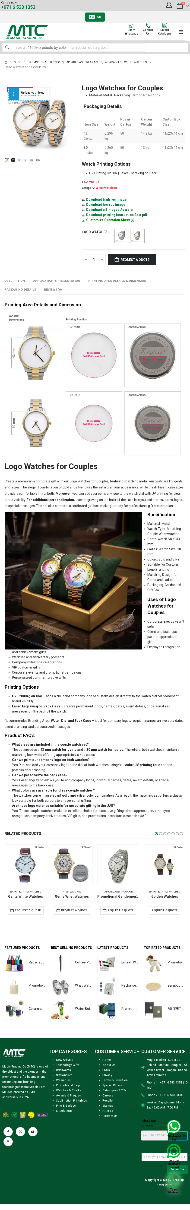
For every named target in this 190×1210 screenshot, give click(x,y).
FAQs (106, 1070)
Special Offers (112, 1085)
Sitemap (108, 1105)
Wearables (63, 1080)
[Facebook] (8, 1131)
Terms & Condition (115, 1080)
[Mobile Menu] (181, 32)
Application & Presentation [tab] (56, 280)
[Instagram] (8, 1141)
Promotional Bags (68, 1085)
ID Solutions (64, 1110)
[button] (10, 120)
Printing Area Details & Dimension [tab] (117, 280)
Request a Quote (135, 260)
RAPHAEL (62, 891)
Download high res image (106, 199)
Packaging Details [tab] (20, 289)
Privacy (107, 1075)
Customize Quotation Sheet (108, 220)
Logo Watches (95, 232)
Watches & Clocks (68, 1090)
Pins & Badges (66, 1105)
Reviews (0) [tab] (53, 289)
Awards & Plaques (68, 1095)
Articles (107, 1110)
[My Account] (168, 5)
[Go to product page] (25, 865)
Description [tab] (15, 280)
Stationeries (64, 1075)
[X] (20, 1131)
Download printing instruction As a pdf (116, 215)
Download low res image (105, 204)
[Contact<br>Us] (148, 25)
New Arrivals (64, 1059)
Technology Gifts (67, 1065)
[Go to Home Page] (6, 62)
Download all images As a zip (109, 210)
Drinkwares (63, 1070)
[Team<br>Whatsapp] (131, 25)
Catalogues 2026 (114, 1090)
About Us (108, 1065)
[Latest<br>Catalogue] (164, 25)
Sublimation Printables (71, 1100)
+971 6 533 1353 (18, 7)
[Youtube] (33, 1131)
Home (106, 1059)
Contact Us (110, 1116)
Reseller (108, 1100)
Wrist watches (106, 188)
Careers (107, 1095)
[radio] (122, 236)
